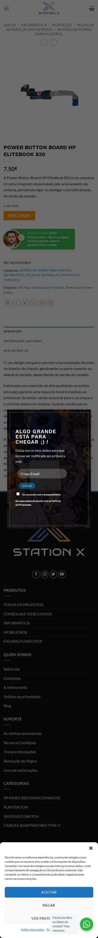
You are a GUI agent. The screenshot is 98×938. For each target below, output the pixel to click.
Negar (49, 905)
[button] (90, 848)
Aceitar (49, 892)
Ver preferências (48, 918)
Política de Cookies (32, 929)
